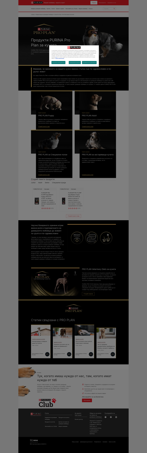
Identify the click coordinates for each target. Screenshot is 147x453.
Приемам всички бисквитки (89, 62)
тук (56, 57)
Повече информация (59, 58)
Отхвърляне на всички (75, 62)
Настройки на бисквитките (58, 62)
